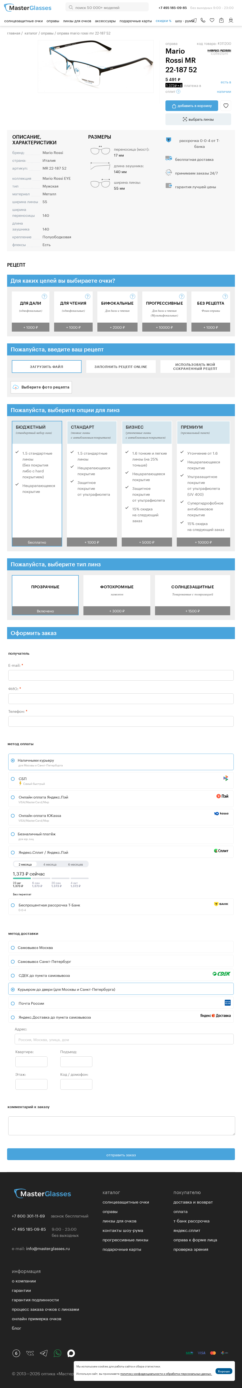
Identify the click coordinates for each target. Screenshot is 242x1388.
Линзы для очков (77, 20)
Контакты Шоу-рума (123, 1229)
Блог (16, 1327)
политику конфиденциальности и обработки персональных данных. (166, 1373)
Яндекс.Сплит (186, 1229)
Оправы (53, 20)
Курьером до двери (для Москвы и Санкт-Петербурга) (66, 989)
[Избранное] (212, 20)
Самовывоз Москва (35, 947)
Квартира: (24, 1051)
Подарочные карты (136, 20)
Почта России (31, 1003)
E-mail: (15, 665)
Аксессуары (105, 20)
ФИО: (14, 688)
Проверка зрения (190, 1248)
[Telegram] (44, 1353)
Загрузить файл (46, 367)
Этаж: (20, 1074)
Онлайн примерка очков (36, 1318)
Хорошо (224, 1371)
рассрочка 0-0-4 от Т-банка (199, 143)
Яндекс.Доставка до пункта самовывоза (55, 1017)
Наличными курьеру (40, 762)
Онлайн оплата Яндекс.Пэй (43, 799)
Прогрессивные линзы (125, 1239)
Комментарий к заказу (29, 1106)
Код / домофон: (74, 1074)
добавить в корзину (195, 105)
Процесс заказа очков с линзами (45, 1308)
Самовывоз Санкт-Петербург (44, 961)
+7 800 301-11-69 (28, 1215)
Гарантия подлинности (35, 1299)
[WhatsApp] (57, 1353)
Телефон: (17, 711)
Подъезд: (68, 1051)
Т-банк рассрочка (191, 1220)
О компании (24, 1280)
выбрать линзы (201, 119)
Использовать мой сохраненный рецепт (195, 367)
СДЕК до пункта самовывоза (44, 975)
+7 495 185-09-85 (29, 1229)
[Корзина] (221, 22)
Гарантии (21, 1289)
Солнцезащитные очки (23, 20)
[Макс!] (71, 1353)
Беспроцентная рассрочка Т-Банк (49, 906)
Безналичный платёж (37, 835)
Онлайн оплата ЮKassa (39, 817)
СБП (31, 780)
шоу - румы (184, 20)
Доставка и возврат (193, 1201)
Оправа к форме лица (195, 1239)
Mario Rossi (53, 152)
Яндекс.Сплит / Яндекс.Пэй (43, 852)
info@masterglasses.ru (48, 1248)
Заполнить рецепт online (121, 367)
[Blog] (16, 1353)
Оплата (180, 1210)
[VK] (30, 1353)
